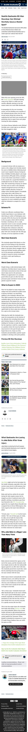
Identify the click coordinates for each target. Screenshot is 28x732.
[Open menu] (2, 4)
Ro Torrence (21, 345)
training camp (19, 608)
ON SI (7, 1)
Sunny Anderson (20, 349)
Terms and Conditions (21, 706)
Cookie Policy (19, 704)
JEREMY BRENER (12, 674)
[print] (10, 419)
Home (2, 8)
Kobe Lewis (11, 349)
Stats (19, 8)
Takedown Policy (5, 706)
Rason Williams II (12, 345)
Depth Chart (24, 8)
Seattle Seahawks (6, 77)
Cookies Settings (20, 708)
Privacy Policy (4, 704)
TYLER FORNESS (12, 410)
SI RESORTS (25, 1)
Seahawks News (9, 425)
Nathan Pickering (7, 347)
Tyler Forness (4, 36)
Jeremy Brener (4, 453)
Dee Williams (16, 347)
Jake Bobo (4, 482)
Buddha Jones (5, 343)
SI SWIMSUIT (12, 1)
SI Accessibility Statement (7, 708)
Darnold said (14, 514)
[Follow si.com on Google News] (24, 355)
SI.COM (2, 1)
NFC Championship (18, 502)
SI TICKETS (18, 1)
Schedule (10, 8)
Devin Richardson (15, 343)
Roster (15, 8)
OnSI (6, 8)
